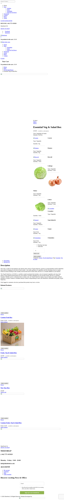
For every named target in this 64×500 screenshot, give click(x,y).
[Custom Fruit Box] (12, 288)
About (5, 18)
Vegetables (9, 11)
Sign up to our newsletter (32, 492)
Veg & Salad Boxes (8, 70)
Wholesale (6, 14)
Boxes (40, 258)
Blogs (5, 16)
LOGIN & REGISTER (6, 20)
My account (7, 470)
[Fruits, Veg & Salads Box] (12, 345)
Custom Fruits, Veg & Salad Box (11, 423)
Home (5, 44)
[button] (35, 138)
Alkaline (9, 8)
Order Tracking (7, 474)
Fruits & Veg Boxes (12, 12)
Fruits (8, 9)
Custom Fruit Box (6, 317)
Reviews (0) (7, 262)
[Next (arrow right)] (61, 250)
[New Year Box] (12, 359)
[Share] (55, 1)
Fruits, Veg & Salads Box (9, 353)
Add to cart (36, 253)
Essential (58, 258)
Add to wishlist (37, 256)
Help (5, 473)
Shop (5, 7)
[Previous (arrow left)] (2, 250)
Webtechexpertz (36, 496)
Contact (6, 15)
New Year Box (5, 388)
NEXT (35, 123)
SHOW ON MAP (5, 28)
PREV (35, 122)
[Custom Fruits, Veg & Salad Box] (12, 394)
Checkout (6, 471)
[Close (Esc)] (59, 1)
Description (6, 260)
